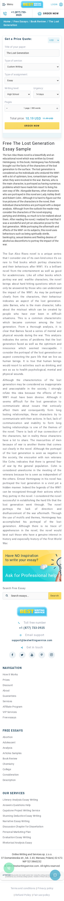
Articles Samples (12, 753)
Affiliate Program (12, 706)
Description (9, 780)
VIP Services (10, 712)
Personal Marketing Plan (17, 831)
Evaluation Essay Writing (17, 837)
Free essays (9, 717)
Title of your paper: (15, 46)
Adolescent (9, 742)
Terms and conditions (23, 888)
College (7, 769)
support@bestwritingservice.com (32, 640)
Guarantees (9, 695)
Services (7, 701)
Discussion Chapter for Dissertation (23, 826)
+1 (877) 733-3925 (18, 13)
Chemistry (8, 763)
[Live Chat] (55, 875)
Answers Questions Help (17, 805)
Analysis (7, 747)
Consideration (11, 774)
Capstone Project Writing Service (21, 810)
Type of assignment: (16, 74)
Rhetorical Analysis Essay (17, 842)
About (6, 690)
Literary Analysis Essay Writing (20, 799)
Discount (8, 685)
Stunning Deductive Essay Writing (22, 815)
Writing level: (12, 88)
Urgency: (38, 88)
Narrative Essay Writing (16, 821)
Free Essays (21, 21)
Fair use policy (41, 894)
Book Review (38, 21)
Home (7, 21)
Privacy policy (45, 888)
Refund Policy (23, 894)
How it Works (10, 674)
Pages (8, 102)
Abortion (8, 737)
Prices (6, 679)
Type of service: (13, 60)
